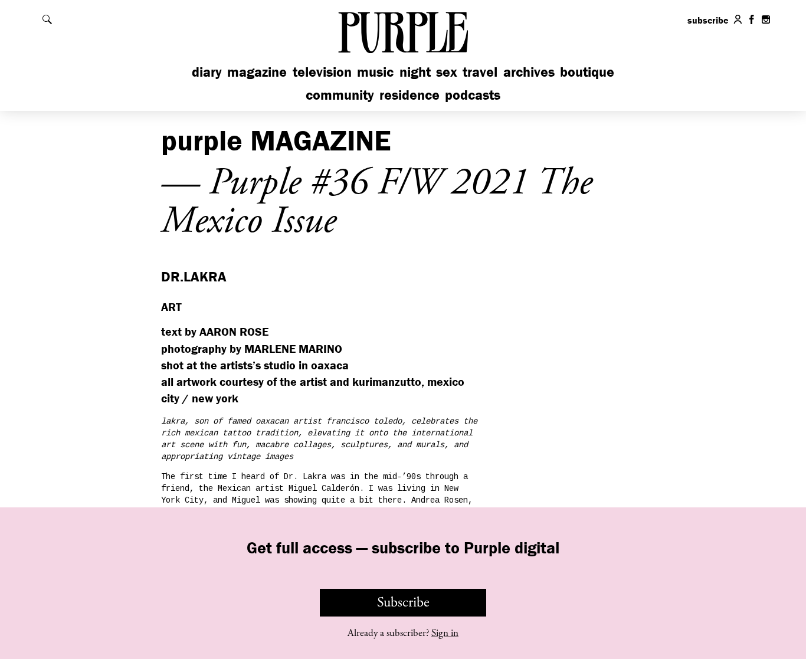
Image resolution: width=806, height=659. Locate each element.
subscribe (708, 20)
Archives (529, 71)
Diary (207, 71)
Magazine (257, 71)
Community (340, 94)
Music (375, 71)
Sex (446, 71)
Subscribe (403, 602)
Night (415, 71)
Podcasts (472, 94)
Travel (480, 71)
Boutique (587, 71)
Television (322, 71)
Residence (409, 94)
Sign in (444, 633)
